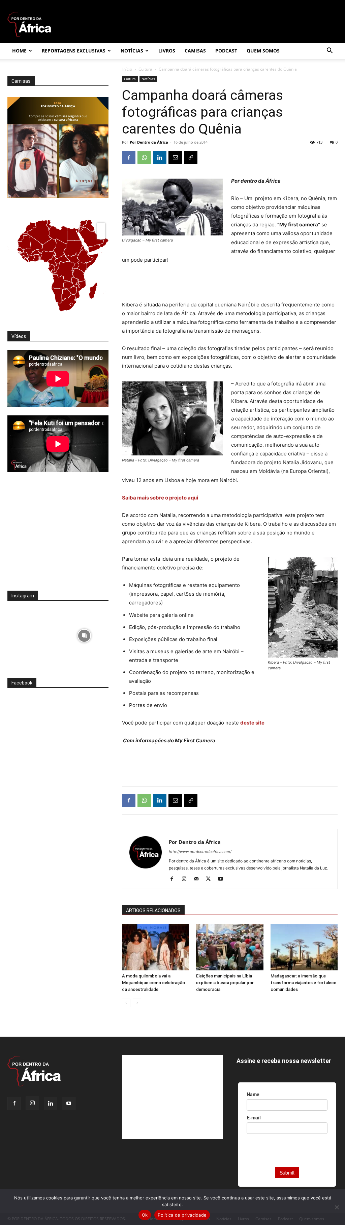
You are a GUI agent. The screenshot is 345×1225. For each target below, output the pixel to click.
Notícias (132, 50)
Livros (166, 50)
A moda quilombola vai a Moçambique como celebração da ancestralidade (153, 982)
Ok (145, 1215)
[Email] (175, 157)
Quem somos (263, 50)
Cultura (145, 69)
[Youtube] (222, 879)
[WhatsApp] (144, 157)
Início (127, 69)
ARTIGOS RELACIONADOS (153, 910)
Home (19, 50)
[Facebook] (128, 157)
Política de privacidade (182, 1215)
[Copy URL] (190, 157)
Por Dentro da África (149, 142)
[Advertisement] (230, 283)
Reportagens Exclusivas (73, 50)
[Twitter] (210, 879)
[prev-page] (126, 1003)
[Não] (336, 1207)
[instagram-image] (31, 633)
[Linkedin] (159, 157)
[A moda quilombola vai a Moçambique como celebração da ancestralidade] (155, 947)
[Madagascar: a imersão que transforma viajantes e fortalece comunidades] (304, 947)
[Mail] (198, 879)
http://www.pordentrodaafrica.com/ (200, 851)
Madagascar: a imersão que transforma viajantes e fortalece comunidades (303, 982)
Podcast (226, 50)
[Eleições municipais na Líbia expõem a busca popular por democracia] (229, 947)
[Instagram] (186, 879)
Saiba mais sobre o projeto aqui (160, 497)
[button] (329, 51)
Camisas (195, 50)
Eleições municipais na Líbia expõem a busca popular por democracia (225, 982)
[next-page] (137, 1003)
